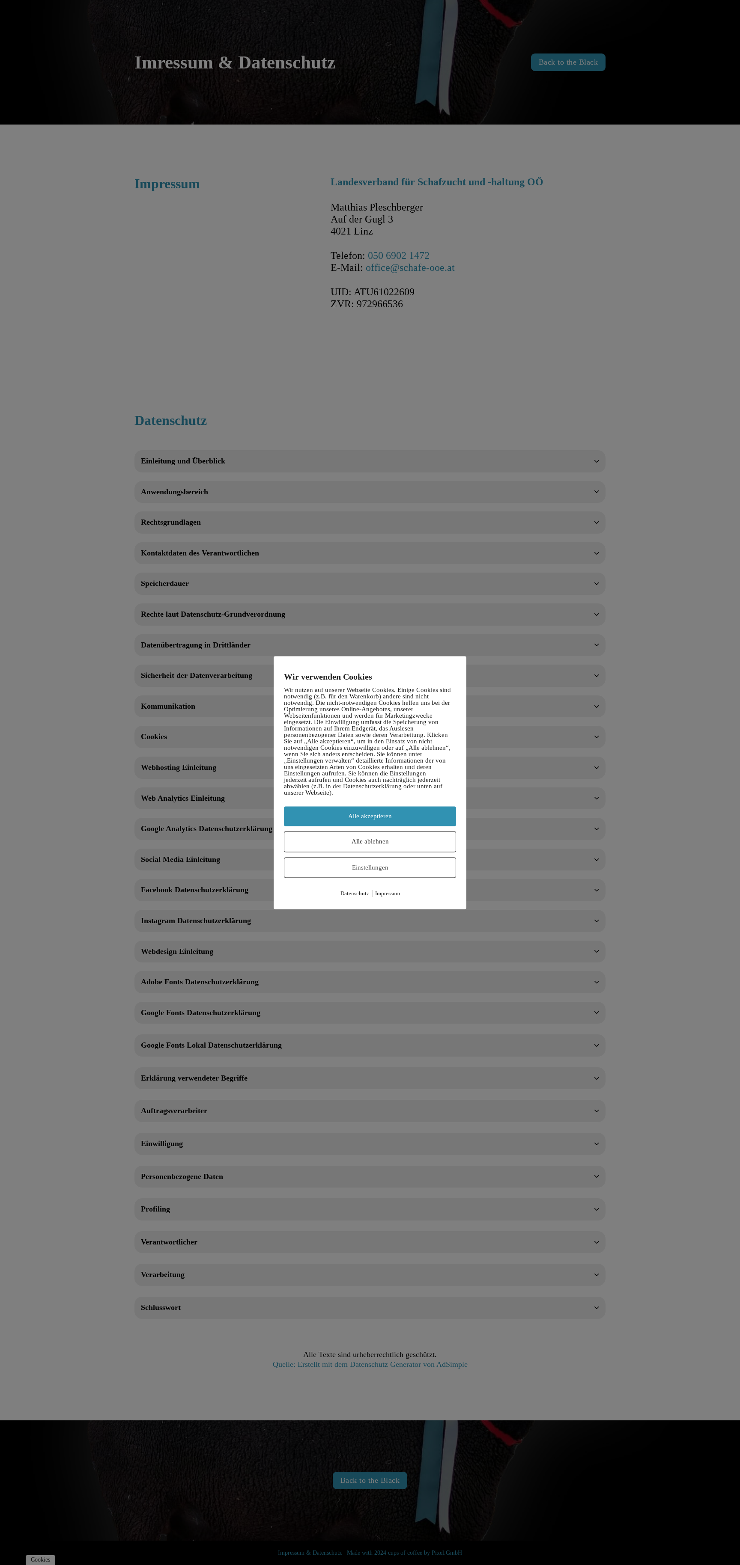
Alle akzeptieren (370, 816)
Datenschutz (354, 894)
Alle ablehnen (370, 841)
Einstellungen (370, 867)
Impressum (387, 894)
